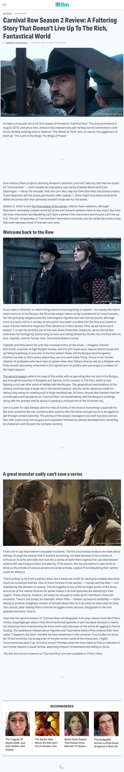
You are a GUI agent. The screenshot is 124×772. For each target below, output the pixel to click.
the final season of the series (49, 206)
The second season (15, 376)
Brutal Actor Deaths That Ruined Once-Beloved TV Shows (75, 743)
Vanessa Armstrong (16, 43)
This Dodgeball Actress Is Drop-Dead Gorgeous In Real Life (106, 743)
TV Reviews (20, 14)
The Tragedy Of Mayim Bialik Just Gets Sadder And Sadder (15, 744)
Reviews (7, 14)
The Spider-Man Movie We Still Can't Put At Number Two (46, 743)
